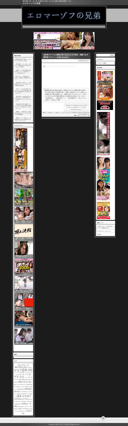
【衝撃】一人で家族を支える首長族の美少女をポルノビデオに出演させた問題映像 (23, 113)
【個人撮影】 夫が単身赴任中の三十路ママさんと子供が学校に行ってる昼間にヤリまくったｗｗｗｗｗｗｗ (23, 98)
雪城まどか (23, 411)
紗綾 (18, 406)
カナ (26, 377)
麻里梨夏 (74, 112)
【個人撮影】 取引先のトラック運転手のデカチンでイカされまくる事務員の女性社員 (23, 84)
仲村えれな (24, 382)
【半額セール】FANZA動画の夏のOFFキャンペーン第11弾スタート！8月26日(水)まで (23, 72)
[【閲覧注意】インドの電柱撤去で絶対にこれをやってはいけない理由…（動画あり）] (25, 197)
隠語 (28, 408)
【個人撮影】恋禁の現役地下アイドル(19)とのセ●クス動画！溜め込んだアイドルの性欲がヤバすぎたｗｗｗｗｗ (23, 106)
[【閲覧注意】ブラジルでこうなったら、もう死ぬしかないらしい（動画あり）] (25, 301)
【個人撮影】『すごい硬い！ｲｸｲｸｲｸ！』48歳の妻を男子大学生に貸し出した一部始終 (23, 65)
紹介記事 (83, 112)
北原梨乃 (27, 386)
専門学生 (25, 393)
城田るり (20, 391)
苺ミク (28, 406)
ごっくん (19, 372)
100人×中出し (23, 365)
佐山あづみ (23, 384)
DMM (53, 100)
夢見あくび (27, 391)
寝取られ (51, 112)
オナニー (60, 112)
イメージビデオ (23, 375)
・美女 (88, 115)
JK (48, 112)
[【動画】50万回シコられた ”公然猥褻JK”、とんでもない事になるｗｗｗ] (25, 284)
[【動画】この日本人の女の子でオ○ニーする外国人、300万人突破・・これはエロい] (25, 336)
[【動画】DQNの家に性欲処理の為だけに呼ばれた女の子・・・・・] (25, 319)
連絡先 (99, 234)
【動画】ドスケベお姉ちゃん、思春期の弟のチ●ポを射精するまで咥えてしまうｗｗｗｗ (23, 119)
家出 (20, 394)
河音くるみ (69, 112)
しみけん (27, 372)
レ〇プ (81, 115)
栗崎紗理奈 (18, 404)
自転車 (86, 112)
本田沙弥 (29, 401)
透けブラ (22, 408)
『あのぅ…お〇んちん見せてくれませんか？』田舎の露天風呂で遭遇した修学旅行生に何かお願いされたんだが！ (23, 91)
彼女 (22, 396)
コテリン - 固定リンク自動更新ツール (15, 173)
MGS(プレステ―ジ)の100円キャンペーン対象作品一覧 (105, 227)
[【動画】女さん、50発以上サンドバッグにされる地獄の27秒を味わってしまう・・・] (25, 249)
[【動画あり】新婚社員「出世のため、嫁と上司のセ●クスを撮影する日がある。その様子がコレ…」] (25, 215)
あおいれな (64, 112)
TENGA (29, 367)
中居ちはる (25, 379)
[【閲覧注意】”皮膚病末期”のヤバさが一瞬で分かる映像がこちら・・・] (25, 180)
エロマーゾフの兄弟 (31, 3)
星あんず (22, 399)
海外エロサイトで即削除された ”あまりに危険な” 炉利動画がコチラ (23, 78)
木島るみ (18, 401)
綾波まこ (23, 406)
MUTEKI (21, 367)
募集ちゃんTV (20, 386)
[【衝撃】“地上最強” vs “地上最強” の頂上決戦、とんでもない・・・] (25, 232)
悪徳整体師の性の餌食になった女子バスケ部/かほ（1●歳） (23, 60)
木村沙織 (24, 401)
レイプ (54, 112)
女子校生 (78, 112)
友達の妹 (21, 389)
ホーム (24, 50)
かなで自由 (23, 369)
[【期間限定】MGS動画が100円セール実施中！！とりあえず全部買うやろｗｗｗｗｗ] (25, 267)
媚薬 (57, 112)
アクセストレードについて (104, 231)
